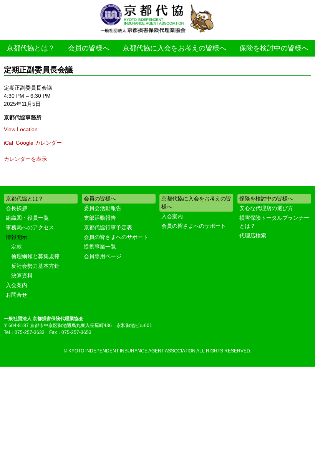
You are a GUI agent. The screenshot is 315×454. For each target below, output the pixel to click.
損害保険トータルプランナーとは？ (274, 222)
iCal (8, 143)
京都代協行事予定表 (108, 227)
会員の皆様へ (88, 48)
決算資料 (22, 275)
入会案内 (16, 285)
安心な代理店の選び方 (266, 208)
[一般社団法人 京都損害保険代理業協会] (157, 19)
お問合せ (16, 295)
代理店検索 (252, 235)
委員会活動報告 (102, 208)
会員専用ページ (102, 256)
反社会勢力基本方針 (35, 266)
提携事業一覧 (100, 247)
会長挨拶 (16, 208)
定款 (16, 247)
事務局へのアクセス (30, 227)
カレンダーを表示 (25, 159)
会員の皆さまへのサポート (116, 237)
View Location (21, 129)
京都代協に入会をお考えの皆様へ (174, 48)
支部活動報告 (100, 218)
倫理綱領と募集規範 (35, 256)
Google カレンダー (39, 143)
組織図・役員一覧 (27, 218)
